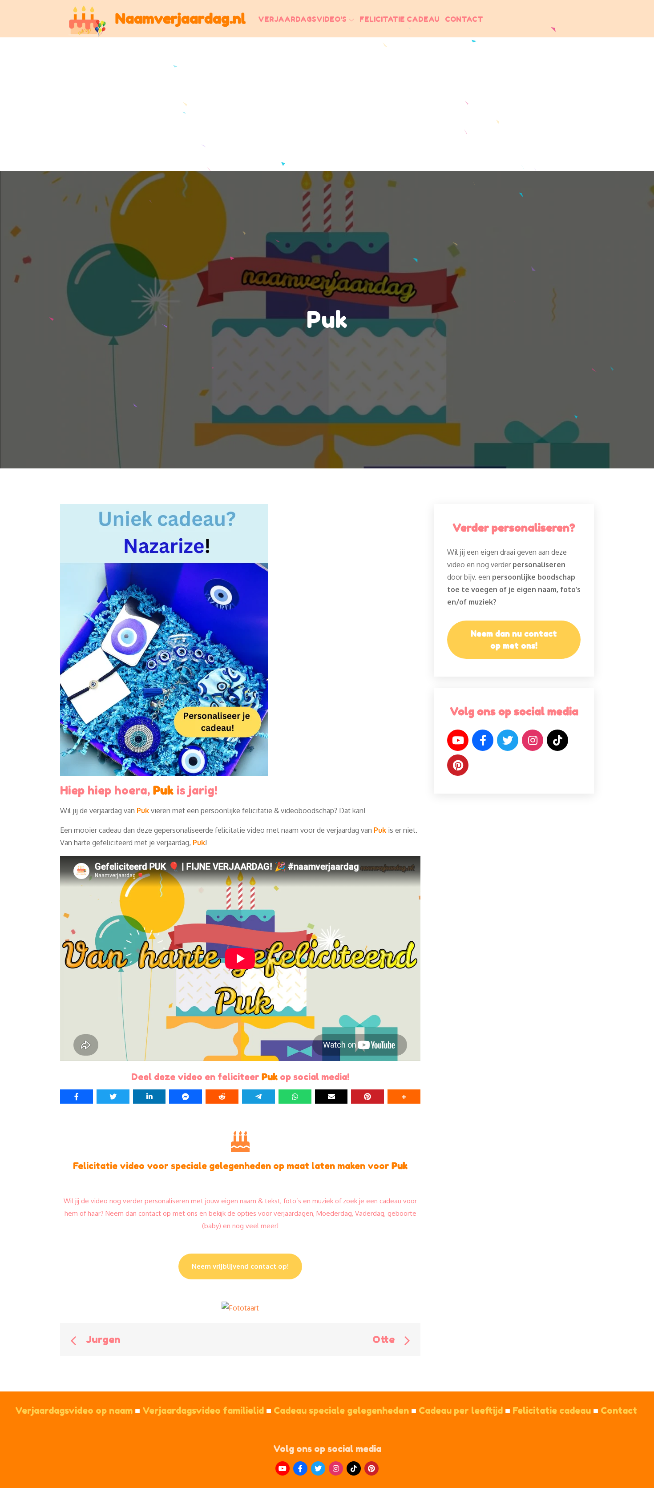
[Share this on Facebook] (76, 1096)
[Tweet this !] (113, 1096)
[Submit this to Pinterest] (367, 1096)
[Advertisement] (327, 104)
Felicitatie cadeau (399, 19)
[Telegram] (258, 1096)
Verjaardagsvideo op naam (77, 1410)
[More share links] (404, 1096)
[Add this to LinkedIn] (149, 1096)
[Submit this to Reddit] (222, 1096)
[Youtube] (282, 1468)
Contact (464, 19)
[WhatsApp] (295, 1096)
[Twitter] (507, 740)
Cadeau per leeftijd (464, 1410)
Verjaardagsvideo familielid (206, 1410)
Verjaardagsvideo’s (302, 19)
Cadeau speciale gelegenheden (345, 1410)
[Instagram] (532, 740)
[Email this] (331, 1096)
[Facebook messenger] (185, 1096)
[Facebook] (482, 740)
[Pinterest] (457, 765)
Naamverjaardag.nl (180, 18)
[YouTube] (457, 740)
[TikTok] (557, 740)
